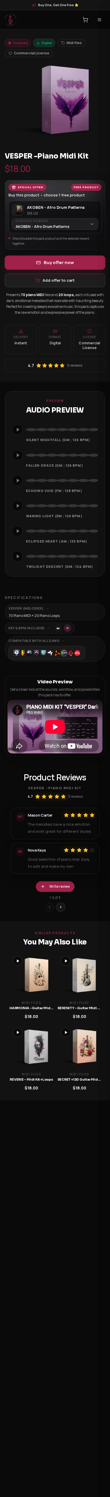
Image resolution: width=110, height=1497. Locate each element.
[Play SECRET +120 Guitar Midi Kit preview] (65, 1032)
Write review (59, 886)
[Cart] (85, 19)
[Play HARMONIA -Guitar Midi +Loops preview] (17, 961)
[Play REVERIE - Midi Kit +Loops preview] (17, 1032)
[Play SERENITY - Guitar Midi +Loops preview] (65, 961)
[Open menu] (99, 20)
